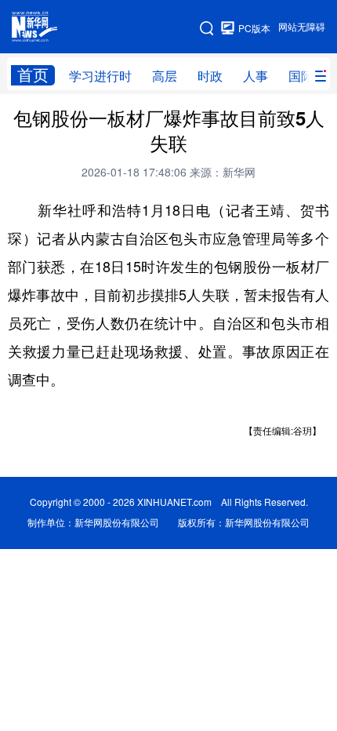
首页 (33, 75)
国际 (300, 76)
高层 (164, 76)
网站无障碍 (301, 27)
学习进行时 (100, 76)
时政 (210, 76)
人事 (255, 76)
